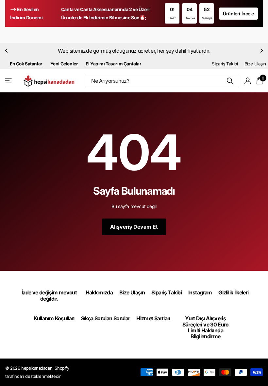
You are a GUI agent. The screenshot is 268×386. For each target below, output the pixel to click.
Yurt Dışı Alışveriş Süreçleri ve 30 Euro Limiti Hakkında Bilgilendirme (205, 327)
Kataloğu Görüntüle (9, 81)
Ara (230, 81)
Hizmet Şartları (153, 318)
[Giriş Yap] (247, 81)
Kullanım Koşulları (54, 318)
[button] (7, 50)
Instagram (200, 292)
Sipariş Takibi (225, 63)
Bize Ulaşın (255, 63)
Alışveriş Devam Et (134, 226)
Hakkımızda (99, 292)
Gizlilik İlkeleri (233, 292)
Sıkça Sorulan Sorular (105, 318)
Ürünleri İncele (238, 13)
